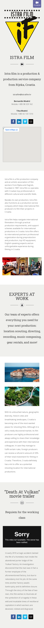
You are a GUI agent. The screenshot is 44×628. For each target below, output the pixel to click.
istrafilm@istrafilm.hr (22, 94)
